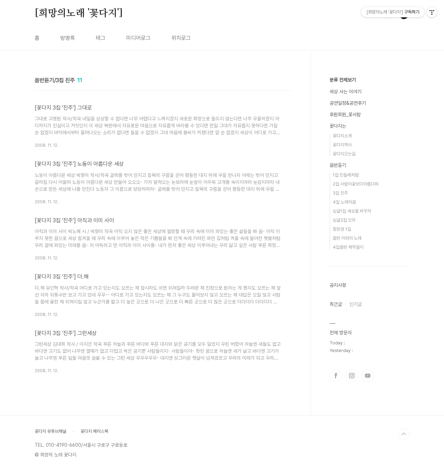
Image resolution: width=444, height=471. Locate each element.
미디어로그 (138, 38)
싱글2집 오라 (344, 220)
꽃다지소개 (342, 135)
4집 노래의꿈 (344, 202)
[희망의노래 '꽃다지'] (78, 13)
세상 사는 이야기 (345, 91)
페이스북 (336, 375)
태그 (100, 38)
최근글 (336, 304)
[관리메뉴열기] (432, 12)
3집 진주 (340, 193)
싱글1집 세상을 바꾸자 (352, 211)
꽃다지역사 (342, 144)
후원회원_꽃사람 (345, 114)
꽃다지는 (338, 126)
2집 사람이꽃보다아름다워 (355, 184)
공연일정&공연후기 (348, 103)
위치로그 (181, 38)
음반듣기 (338, 165)
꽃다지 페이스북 (94, 431)
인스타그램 (351, 375)
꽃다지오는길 (344, 153)
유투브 (367, 375)
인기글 (355, 304)
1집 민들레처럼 (346, 175)
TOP (403, 434)
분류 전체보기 (343, 80)
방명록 (67, 38)
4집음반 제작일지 (348, 247)
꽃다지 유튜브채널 (50, 431)
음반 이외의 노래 (347, 238)
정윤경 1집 (342, 229)
